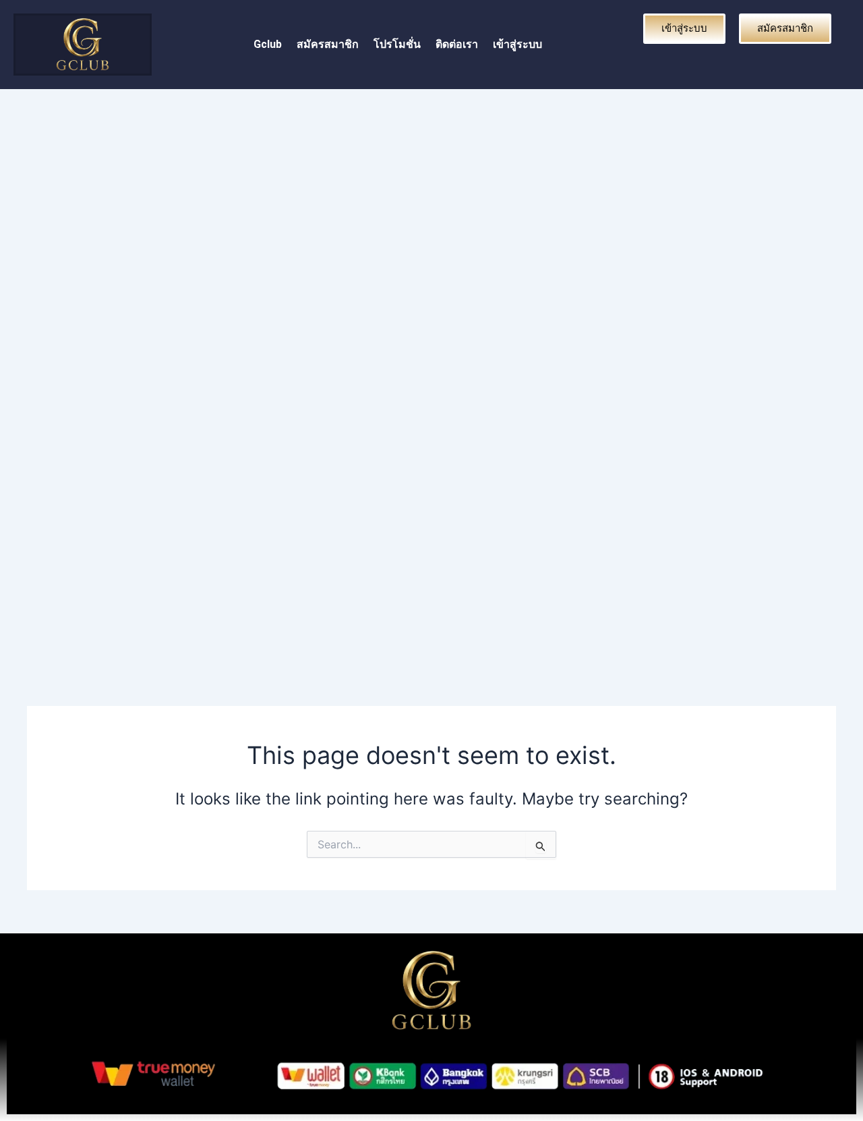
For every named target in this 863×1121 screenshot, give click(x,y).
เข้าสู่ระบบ (517, 44)
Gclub (268, 44)
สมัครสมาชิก (328, 44)
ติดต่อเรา (457, 44)
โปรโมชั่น (397, 44)
